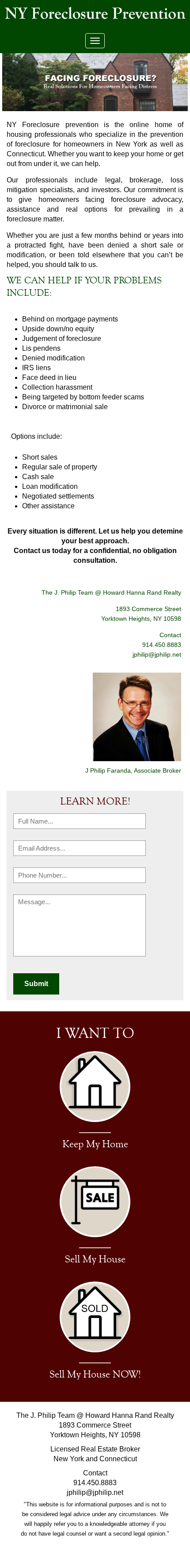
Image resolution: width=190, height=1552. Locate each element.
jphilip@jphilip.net (157, 654)
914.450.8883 (95, 1482)
